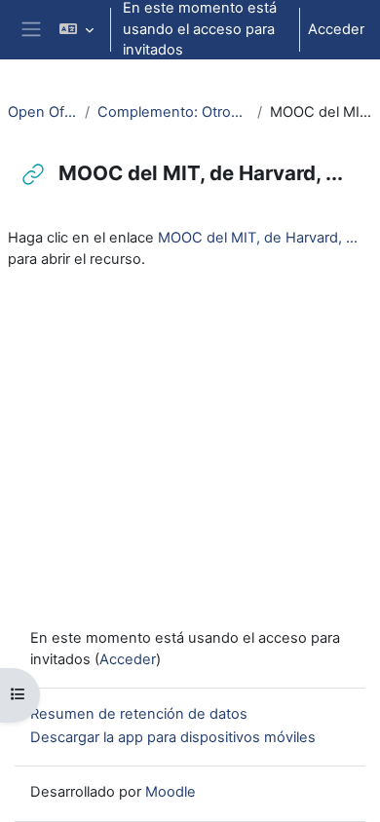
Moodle (170, 792)
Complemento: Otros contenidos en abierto (173, 112)
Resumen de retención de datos (138, 714)
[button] (76, 29)
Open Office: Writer (42, 112)
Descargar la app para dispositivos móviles (173, 737)
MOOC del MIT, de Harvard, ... (258, 237)
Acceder (336, 29)
